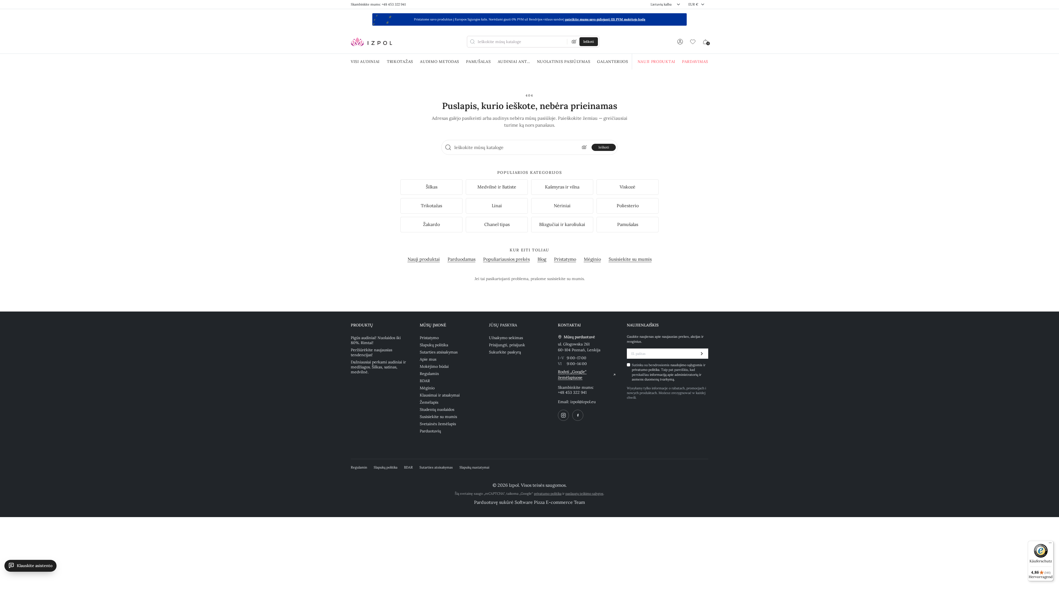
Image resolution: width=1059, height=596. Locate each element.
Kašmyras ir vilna (562, 187)
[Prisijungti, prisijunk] (680, 42)
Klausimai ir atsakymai (440, 395)
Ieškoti (603, 147)
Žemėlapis (429, 402)
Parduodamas (461, 259)
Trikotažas (431, 205)
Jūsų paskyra (503, 325)
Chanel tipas (497, 224)
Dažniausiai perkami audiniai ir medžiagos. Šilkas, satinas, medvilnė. (378, 367)
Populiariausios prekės (506, 259)
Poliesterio (628, 205)
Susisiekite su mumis (630, 259)
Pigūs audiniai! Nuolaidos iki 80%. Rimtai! (376, 340)
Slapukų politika (434, 344)
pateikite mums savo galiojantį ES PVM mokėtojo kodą (605, 19)
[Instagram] (563, 415)
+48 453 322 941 (572, 392)
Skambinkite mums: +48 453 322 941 (378, 4)
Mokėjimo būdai (434, 366)
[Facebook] (577, 415)
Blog (541, 259)
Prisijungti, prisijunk (507, 344)
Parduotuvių (430, 431)
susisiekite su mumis (565, 278)
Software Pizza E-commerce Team (550, 502)
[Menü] (1050, 544)
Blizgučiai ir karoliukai (562, 224)
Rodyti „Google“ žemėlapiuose (572, 374)
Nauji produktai (424, 259)
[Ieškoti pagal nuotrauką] (574, 41)
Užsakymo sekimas (506, 337)
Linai (497, 205)
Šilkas (431, 187)
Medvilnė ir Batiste (496, 187)
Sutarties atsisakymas (439, 352)
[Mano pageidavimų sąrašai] (693, 42)
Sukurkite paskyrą (505, 352)
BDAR (425, 380)
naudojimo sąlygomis (686, 365)
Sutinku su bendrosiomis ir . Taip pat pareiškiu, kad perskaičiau (668, 372)
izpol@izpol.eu (583, 401)
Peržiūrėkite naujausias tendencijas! (371, 352)
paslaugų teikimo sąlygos (584, 493)
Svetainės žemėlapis (438, 423)
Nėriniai (562, 205)
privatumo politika (645, 370)
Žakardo (431, 224)
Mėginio (592, 259)
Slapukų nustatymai (474, 467)
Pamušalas (627, 224)
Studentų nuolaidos (437, 409)
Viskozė (627, 187)
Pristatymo (565, 259)
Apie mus (428, 359)
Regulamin (429, 373)
